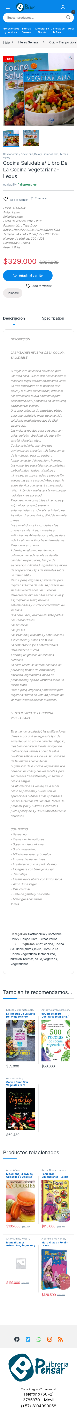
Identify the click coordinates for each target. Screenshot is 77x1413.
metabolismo (46, 954)
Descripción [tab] (14, 318)
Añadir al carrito (31, 275)
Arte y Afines (13, 1170)
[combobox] (32, 17)
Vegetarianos (19, 964)
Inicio (6, 42)
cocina (48, 944)
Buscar (68, 17)
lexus (37, 949)
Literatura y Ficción (42, 30)
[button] (70, 57)
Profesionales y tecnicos (11, 30)
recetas (28, 959)
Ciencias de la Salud (58, 30)
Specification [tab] (53, 318)
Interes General (26, 30)
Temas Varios (48, 939)
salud (38, 959)
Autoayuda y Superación (55, 1009)
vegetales (50, 959)
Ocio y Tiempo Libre (46, 154)
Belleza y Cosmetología (19, 1009)
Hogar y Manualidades (53, 1171)
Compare (41, 198)
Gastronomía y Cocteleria (18, 154)
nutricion (16, 959)
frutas (29, 949)
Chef (39, 944)
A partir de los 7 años (53, 1238)
